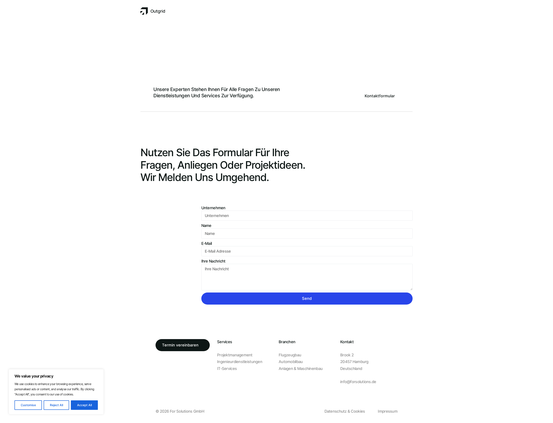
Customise (28, 405)
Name (206, 225)
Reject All (56, 405)
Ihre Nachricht (213, 261)
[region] (56, 391)
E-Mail (206, 243)
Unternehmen (213, 208)
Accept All (84, 405)
